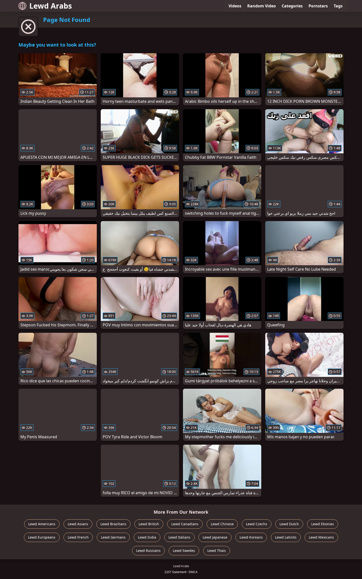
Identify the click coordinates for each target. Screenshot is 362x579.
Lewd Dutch (289, 524)
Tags (338, 6)
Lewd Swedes (184, 550)
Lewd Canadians (184, 524)
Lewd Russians (148, 550)
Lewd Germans (113, 537)
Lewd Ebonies (322, 524)
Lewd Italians (179, 537)
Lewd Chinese (222, 524)
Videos (235, 6)
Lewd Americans (41, 524)
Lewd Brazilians (113, 524)
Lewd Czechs (256, 524)
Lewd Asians (78, 524)
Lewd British (149, 524)
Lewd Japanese (215, 537)
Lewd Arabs (50, 6)
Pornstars (318, 6)
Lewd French (78, 537)
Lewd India (147, 537)
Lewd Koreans (251, 537)
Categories (292, 6)
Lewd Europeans (41, 537)
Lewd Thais (216, 550)
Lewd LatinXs (285, 537)
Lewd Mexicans (321, 537)
